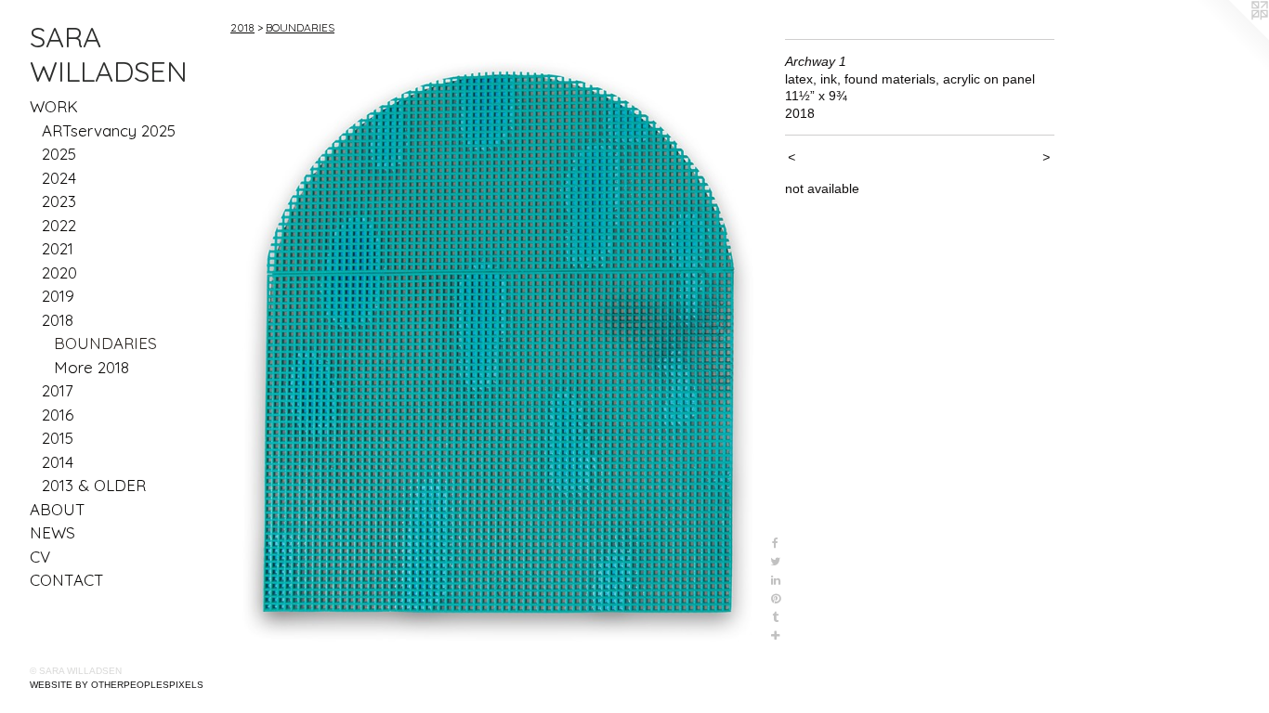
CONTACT (67, 580)
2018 (57, 320)
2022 (59, 225)
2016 (57, 414)
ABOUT (57, 509)
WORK (54, 106)
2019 (58, 295)
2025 (59, 153)
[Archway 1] (498, 342)
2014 (57, 462)
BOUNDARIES (105, 343)
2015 (57, 437)
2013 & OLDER (94, 485)
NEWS (52, 532)
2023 (59, 201)
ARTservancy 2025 (109, 130)
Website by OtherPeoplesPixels (116, 685)
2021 (57, 248)
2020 (59, 272)
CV (40, 556)
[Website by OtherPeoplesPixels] (1232, 37)
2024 (59, 178)
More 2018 (91, 367)
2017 (57, 390)
